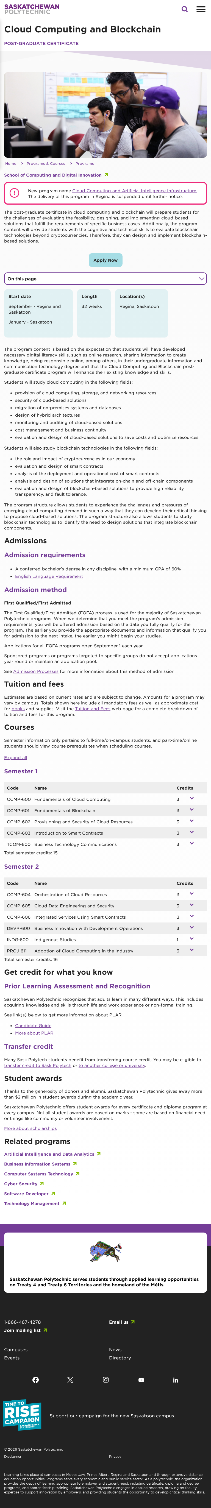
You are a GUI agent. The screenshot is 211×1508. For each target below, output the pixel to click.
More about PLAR (34, 1032)
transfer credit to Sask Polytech (37, 1065)
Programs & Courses (46, 163)
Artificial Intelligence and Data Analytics (49, 1153)
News (115, 1349)
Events (12, 1357)
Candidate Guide (33, 1025)
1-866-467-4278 (22, 1322)
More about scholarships (30, 1128)
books (18, 708)
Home (10, 163)
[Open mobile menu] (200, 9)
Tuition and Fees (92, 708)
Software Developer (26, 1193)
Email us (118, 1322)
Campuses (15, 1349)
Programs (85, 163)
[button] (184, 10)
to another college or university (112, 1065)
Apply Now (105, 260)
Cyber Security (20, 1183)
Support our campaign (76, 1415)
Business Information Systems (37, 1163)
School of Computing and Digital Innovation (53, 174)
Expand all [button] (15, 757)
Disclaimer (12, 1456)
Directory (120, 1357)
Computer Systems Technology (38, 1173)
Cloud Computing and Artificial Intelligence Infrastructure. (134, 190)
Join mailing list (22, 1330)
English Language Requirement (49, 576)
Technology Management (32, 1203)
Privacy (115, 1456)
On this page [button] (22, 278)
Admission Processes (36, 671)
